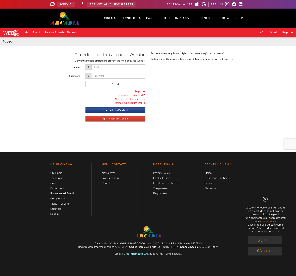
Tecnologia (131, 18)
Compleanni (57, 198)
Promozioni (57, 188)
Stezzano (210, 188)
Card (53, 183)
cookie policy (268, 221)
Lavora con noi (110, 178)
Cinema (110, 18)
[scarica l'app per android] (205, 4)
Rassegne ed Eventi (62, 193)
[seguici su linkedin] (242, 4)
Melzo (208, 173)
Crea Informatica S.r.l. (136, 253)
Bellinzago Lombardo (217, 178)
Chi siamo (56, 173)
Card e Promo (158, 18)
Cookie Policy (161, 178)
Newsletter (108, 173)
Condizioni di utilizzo (165, 183)
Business (204, 18)
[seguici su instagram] (228, 4)
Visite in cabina (59, 204)
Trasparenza (160, 188)
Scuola (223, 18)
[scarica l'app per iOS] (198, 4)
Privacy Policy (161, 173)
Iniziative (183, 18)
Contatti (106, 183)
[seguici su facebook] (235, 4)
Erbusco (209, 183)
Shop (239, 18)
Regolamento (161, 193)
